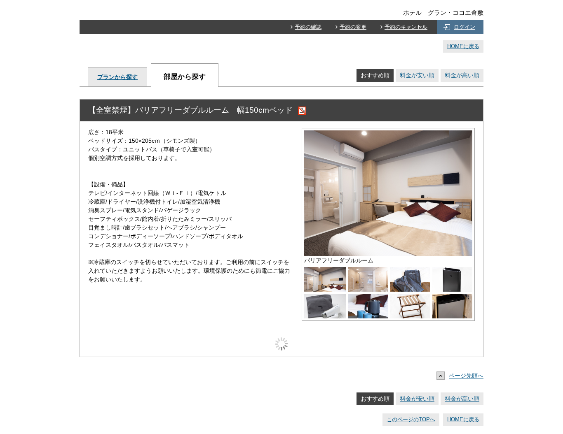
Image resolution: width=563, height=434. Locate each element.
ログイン (464, 27)
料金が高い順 (462, 75)
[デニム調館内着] (410, 271)
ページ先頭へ (466, 375)
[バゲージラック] (410, 298)
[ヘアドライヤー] (325, 298)
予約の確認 (308, 27)
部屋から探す (185, 77)
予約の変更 (353, 27)
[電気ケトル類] (368, 298)
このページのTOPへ (411, 419)
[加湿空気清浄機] (452, 271)
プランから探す (117, 77)
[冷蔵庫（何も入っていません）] (452, 298)
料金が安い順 (417, 75)
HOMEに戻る (463, 46)
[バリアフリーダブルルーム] (388, 134)
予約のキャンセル (406, 27)
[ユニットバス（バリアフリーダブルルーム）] (368, 271)
